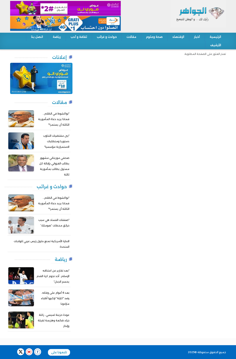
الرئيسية (215, 37)
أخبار (197, 37)
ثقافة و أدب (79, 37)
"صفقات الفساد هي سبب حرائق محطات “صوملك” (53, 222)
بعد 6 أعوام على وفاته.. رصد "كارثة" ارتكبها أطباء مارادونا (55, 298)
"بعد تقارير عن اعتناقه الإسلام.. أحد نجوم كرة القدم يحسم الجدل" (53, 276)
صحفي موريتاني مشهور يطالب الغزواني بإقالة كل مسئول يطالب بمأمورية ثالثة (54, 166)
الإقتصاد (178, 37)
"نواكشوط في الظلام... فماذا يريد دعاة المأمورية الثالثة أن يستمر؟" (53, 119)
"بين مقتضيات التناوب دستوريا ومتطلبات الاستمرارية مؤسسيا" (56, 141)
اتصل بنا (37, 37)
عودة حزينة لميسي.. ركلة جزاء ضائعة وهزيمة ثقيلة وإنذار (53, 320)
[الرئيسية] (198, 13)
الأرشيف (215, 45)
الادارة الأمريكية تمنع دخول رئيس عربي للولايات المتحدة (41, 244)
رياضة (57, 37)
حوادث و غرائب (107, 37)
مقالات (131, 37)
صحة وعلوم (154, 37)
